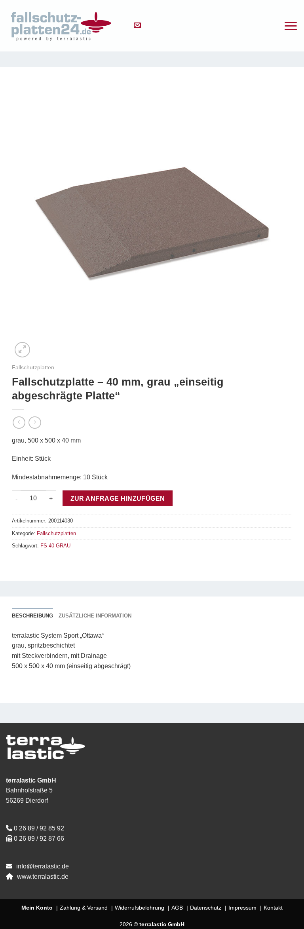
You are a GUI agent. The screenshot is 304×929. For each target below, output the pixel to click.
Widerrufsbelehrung (139, 907)
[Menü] (290, 26)
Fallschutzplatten (33, 367)
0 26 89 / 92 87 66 (39, 838)
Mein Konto (37, 907)
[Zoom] (22, 349)
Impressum (242, 907)
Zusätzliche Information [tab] (95, 616)
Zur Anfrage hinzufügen (117, 498)
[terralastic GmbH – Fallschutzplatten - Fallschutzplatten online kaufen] (61, 25)
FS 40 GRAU (55, 546)
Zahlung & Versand (84, 907)
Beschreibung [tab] (32, 616)
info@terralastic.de (42, 866)
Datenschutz (205, 907)
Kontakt (273, 907)
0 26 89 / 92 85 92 (39, 828)
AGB (177, 907)
